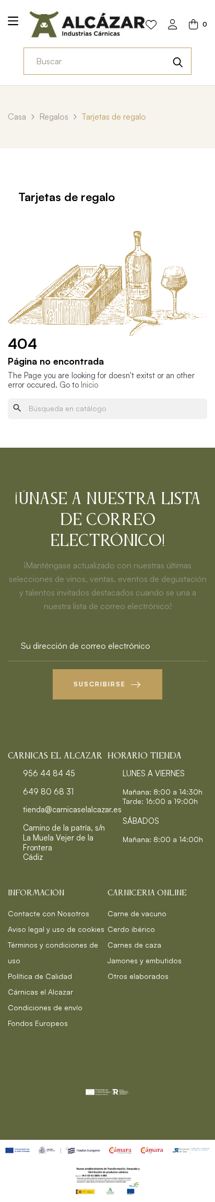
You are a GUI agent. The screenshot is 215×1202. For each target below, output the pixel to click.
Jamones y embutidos (145, 960)
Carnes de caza (134, 944)
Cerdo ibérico (131, 929)
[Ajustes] (172, 25)
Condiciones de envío (45, 1007)
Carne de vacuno (137, 913)
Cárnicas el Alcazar (40, 991)
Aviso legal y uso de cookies (56, 929)
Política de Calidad (40, 976)
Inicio (89, 385)
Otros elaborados (138, 976)
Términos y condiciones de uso (53, 952)
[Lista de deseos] (151, 25)
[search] (178, 61)
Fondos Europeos (38, 1023)
